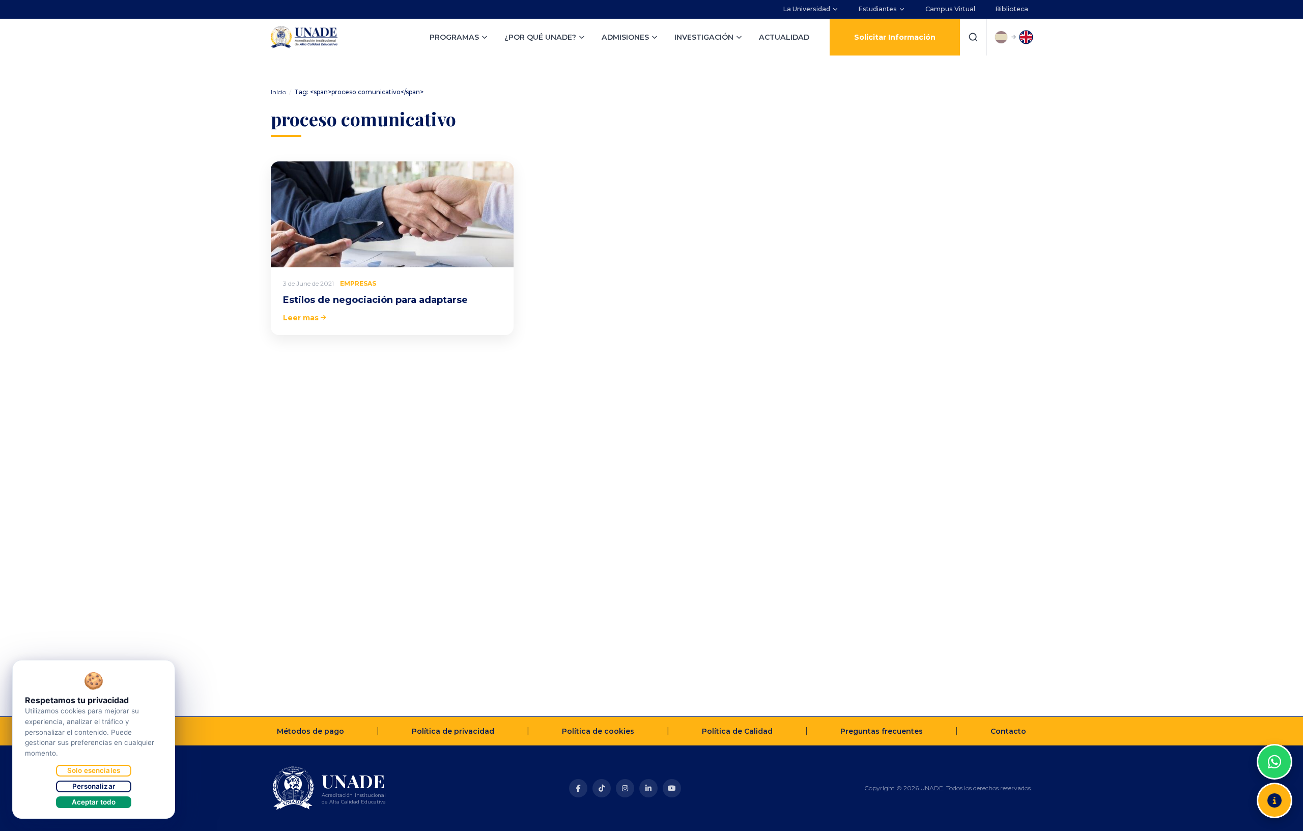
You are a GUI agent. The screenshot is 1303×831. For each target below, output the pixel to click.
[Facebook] (578, 788)
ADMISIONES (625, 37)
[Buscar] (973, 37)
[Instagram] (625, 788)
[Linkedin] (648, 788)
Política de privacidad (453, 731)
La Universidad (806, 9)
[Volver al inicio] (1274, 736)
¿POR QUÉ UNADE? (540, 37)
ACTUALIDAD (784, 37)
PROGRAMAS (454, 37)
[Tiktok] (601, 788)
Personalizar (93, 786)
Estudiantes (878, 9)
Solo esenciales (93, 770)
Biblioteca (1012, 9)
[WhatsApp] (1274, 761)
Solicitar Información (895, 37)
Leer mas (301, 317)
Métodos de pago (310, 731)
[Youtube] (672, 788)
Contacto (1008, 731)
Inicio (278, 92)
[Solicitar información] (1274, 800)
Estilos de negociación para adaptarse (375, 300)
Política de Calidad (737, 731)
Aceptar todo (94, 802)
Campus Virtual (950, 9)
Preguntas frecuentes (881, 731)
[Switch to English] (1026, 37)
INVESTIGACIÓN (703, 37)
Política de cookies (598, 731)
